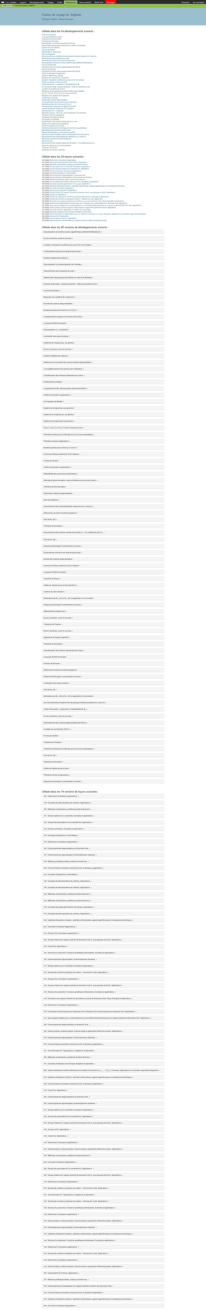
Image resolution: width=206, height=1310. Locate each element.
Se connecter (198, 2)
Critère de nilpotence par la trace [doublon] (56, 145)
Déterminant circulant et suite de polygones (56, 139)
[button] (103, 232)
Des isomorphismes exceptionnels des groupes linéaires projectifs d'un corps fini (69, 56)
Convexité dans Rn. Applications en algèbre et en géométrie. (70, 209)
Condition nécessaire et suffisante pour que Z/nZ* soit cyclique (63, 80)
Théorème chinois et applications (53, 115)
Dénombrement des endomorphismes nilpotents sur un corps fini (64, 136)
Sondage (110, 2)
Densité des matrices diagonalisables (54, 100)
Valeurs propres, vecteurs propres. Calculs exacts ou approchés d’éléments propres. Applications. (83, 207)
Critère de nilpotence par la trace (53, 126)
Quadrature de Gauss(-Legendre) (53, 150)
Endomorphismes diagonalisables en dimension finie (67, 175)
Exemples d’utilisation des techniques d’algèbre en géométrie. (71, 212)
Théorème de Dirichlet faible (51, 39)
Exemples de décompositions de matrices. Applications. (68, 162)
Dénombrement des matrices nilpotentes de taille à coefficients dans (68, 143)
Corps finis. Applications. (58, 194)
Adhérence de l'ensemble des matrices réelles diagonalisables (63, 91)
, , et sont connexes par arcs (59, 93)
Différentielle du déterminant (51, 52)
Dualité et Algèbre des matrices (52, 75)
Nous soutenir (85, 2)
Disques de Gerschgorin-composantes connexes (58, 132)
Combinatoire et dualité (50, 98)
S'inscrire (185, 2)
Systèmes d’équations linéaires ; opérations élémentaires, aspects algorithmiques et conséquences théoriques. (87, 186)
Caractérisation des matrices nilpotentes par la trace (59, 121)
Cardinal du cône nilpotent (51, 47)
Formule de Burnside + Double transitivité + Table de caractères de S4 (66, 87)
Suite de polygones (48, 54)
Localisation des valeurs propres (53, 117)
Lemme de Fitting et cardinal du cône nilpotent (57, 108)
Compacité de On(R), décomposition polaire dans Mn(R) (61, 71)
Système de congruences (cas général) (55, 123)
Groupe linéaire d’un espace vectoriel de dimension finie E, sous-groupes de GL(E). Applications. (83, 192)
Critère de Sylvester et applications (53, 73)
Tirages (50, 2)
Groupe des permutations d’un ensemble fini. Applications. (69, 169)
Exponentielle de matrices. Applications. (63, 218)
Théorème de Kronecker (50, 41)
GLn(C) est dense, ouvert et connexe (54, 82)
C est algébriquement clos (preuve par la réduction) (59, 102)
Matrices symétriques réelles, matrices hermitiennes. (68, 179)
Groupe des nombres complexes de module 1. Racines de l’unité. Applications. (76, 199)
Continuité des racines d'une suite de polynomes (58, 60)
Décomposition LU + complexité (52, 111)
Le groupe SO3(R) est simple (52, 37)
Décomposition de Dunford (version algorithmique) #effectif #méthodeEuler (67, 62)
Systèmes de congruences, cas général (55, 78)
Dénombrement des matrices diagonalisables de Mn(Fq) (61, 67)
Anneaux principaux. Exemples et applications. (65, 171)
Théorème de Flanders (50, 147)
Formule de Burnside (49, 65)
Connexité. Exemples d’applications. (62, 188)
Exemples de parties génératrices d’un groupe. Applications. (70, 184)
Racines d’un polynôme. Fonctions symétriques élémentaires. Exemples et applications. (79, 197)
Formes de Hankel (48, 50)
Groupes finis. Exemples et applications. (63, 190)
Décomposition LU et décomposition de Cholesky (58, 43)
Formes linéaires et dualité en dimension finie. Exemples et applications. (74, 181)
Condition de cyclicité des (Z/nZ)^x (53, 89)
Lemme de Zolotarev (49, 69)
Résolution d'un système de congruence (55, 95)
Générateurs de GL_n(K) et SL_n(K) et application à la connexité (64, 113)
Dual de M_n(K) (47, 141)
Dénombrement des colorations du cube (55, 58)
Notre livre (99, 2)
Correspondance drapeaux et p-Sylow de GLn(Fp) (59, 106)
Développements (36, 2)
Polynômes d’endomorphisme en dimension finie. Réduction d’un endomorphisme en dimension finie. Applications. (88, 203)
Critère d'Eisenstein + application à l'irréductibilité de (61, 84)
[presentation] (79, 84)
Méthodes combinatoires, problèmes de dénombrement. (69, 164)
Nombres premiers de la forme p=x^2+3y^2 (56, 104)
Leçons (23, 2)
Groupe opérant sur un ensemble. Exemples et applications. (70, 166)
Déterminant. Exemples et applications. (63, 160)
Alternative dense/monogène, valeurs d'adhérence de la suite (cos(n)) (65, 134)
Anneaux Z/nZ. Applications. (59, 216)
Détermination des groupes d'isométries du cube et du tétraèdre (63, 45)
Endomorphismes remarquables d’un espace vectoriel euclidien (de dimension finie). (78, 220)
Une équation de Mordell (50, 119)
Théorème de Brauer (49, 34)
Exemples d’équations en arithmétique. (63, 173)
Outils (59, 2)
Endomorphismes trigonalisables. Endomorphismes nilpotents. (71, 177)
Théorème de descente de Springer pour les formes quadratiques (64, 128)
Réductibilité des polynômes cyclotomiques (56, 130)
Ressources (71, 2)
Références (7, 5)
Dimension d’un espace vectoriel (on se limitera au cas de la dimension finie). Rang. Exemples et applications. (87, 201)
